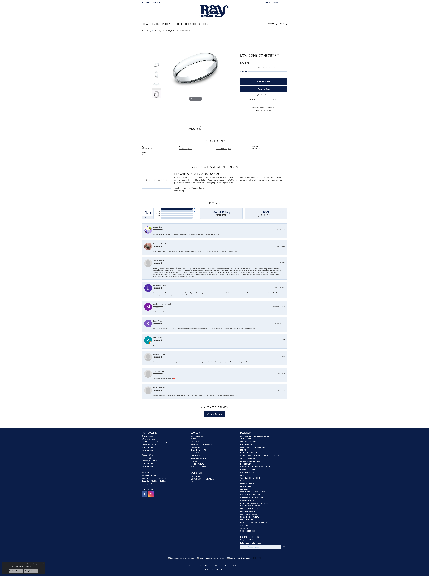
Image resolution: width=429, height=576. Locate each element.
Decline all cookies (15, 571)
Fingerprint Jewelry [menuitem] (249, 472)
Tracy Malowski (159, 371)
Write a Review (214, 414)
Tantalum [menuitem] (244, 528)
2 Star (158, 215)
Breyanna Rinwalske (160, 244)
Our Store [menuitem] (195, 476)
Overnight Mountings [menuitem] (250, 506)
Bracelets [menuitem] (195, 447)
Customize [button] (264, 89)
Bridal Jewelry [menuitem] (198, 436)
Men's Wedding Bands (168, 31)
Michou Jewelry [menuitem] (247, 500)
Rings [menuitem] (193, 439)
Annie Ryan (157, 337)
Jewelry (165, 24)
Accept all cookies (31, 571)
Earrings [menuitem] (195, 442)
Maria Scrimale (159, 354)
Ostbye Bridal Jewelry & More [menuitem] (254, 503)
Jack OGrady (158, 227)
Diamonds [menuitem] (195, 456)
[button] (146, 2)
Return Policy (193, 566)
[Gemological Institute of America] (181, 558)
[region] (195, 79)
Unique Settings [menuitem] (247, 531)
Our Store (190, 24)
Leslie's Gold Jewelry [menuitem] (250, 495)
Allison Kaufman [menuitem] (248, 442)
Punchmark (218, 573)
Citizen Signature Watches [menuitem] (252, 461)
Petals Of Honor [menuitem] (247, 511)
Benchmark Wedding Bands (223, 149)
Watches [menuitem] (195, 453)
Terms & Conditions (217, 566)
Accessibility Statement (232, 566)
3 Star (158, 213)
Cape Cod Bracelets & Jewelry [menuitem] (254, 453)
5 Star (158, 209)
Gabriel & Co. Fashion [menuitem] (250, 478)
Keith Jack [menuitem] (245, 489)
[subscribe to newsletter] (284, 547)
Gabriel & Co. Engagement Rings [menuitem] (254, 436)
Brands (155, 24)
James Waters (158, 260)
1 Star (158, 218)
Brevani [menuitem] (243, 450)
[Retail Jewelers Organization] (238, 558)
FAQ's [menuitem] (193, 482)
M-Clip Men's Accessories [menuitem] (251, 497)
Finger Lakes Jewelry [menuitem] (250, 469)
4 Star (158, 211)
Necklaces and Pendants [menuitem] (202, 444)
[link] (156, 2)
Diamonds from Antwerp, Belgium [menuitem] (255, 467)
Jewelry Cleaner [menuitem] (198, 467)
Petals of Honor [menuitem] (198, 458)
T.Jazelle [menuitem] (244, 525)
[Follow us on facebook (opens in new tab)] (144, 494)
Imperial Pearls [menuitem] (247, 483)
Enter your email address (250, 543)
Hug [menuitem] (242, 481)
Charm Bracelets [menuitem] (198, 450)
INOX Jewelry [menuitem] (246, 486)
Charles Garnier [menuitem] (247, 458)
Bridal (145, 24)
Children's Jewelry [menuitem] (199, 461)
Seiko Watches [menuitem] (246, 520)
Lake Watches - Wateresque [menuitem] (252, 492)
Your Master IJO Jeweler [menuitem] (202, 479)
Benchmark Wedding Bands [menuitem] (252, 447)
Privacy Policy (204, 566)
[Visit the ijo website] (256, 558)
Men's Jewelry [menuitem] (197, 464)
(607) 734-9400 (195, 129)
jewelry (149, 31)
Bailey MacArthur (159, 285)
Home (143, 31)
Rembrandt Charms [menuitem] (248, 514)
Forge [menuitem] (243, 475)
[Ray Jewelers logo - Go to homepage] (214, 11)
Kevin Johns (157, 321)
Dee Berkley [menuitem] (245, 464)
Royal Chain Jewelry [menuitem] (249, 517)
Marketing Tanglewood (162, 304)
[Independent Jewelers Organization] (211, 558)
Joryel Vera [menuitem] (245, 439)
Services (203, 24)
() (195, 209)
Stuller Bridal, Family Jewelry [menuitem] (254, 523)
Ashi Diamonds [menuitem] (246, 444)
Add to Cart (263, 81)
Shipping (252, 99)
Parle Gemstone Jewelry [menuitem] (251, 509)
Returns (275, 99)
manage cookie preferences (22, 566)
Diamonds (177, 24)
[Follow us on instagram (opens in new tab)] (151, 494)
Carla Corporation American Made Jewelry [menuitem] (260, 456)
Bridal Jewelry (157, 31)
